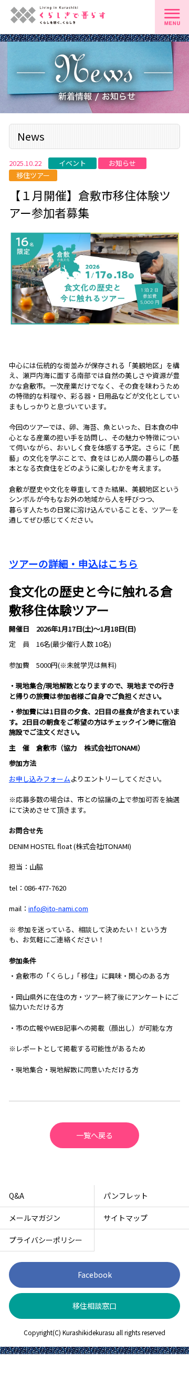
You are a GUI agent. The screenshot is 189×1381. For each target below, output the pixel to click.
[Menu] (172, 17)
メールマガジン (34, 1217)
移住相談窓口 (94, 1305)
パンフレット (125, 1195)
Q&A (16, 1195)
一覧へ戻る (94, 1135)
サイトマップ (125, 1217)
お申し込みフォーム (39, 779)
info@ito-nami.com (58, 908)
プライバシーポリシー (45, 1240)
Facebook (95, 1274)
